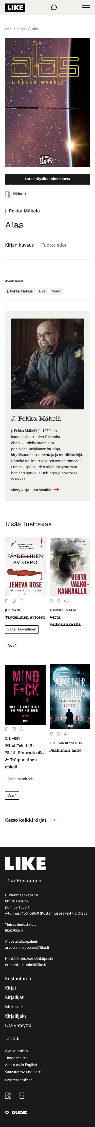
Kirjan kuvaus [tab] (19, 245)
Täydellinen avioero (25, 618)
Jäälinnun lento (66, 751)
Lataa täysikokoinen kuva (47, 178)
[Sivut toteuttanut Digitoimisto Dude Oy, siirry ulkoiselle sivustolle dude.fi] (16, 1113)
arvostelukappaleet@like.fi (27, 947)
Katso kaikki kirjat (26, 820)
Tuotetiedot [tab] (54, 245)
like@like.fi (14, 930)
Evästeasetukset (18, 1080)
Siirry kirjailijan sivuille (31, 490)
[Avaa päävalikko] (86, 7)
